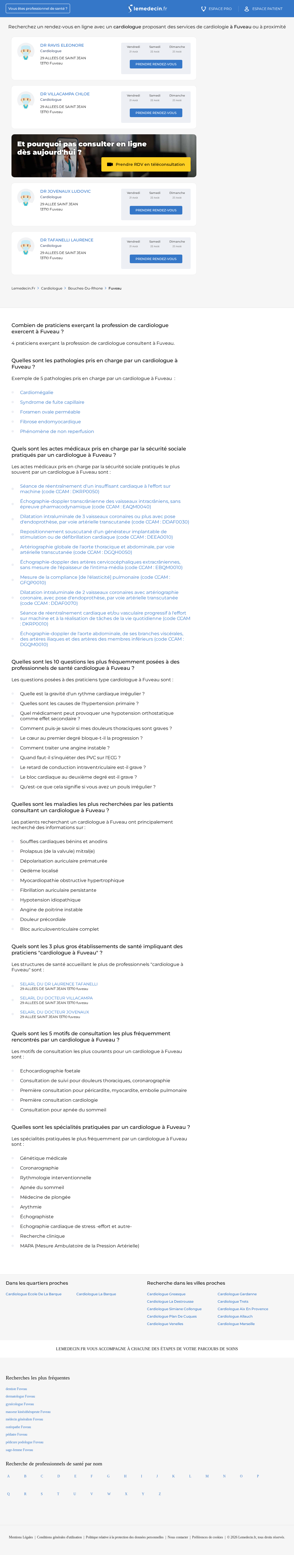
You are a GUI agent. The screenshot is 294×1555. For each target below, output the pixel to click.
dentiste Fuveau (16, 1389)
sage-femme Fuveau (19, 1450)
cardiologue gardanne (237, 1294)
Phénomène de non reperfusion (57, 431)
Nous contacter (178, 1537)
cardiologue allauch (235, 1316)
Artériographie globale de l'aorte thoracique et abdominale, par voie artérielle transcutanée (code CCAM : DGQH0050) (97, 549)
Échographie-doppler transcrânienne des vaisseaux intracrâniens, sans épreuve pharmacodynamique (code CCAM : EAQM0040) (100, 504)
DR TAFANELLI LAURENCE (66, 240)
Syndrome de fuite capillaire (52, 402)
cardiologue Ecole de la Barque (33, 1294)
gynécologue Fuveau (20, 1404)
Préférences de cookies (207, 1537)
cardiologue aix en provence (243, 1309)
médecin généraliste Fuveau (24, 1419)
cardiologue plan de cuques (172, 1316)
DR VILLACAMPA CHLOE (65, 94)
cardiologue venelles (165, 1324)
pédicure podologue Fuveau (24, 1442)
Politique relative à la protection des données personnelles (125, 1537)
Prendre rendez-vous (156, 64)
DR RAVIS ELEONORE (62, 45)
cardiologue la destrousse (170, 1301)
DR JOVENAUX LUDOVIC (65, 191)
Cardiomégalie (36, 392)
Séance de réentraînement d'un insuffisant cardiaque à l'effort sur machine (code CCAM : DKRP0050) (95, 488)
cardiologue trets (233, 1301)
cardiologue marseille (236, 1324)
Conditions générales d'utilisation (59, 1537)
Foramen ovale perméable (50, 412)
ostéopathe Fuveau (18, 1427)
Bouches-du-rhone (85, 288)
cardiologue (51, 288)
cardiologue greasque (166, 1294)
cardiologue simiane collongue (174, 1309)
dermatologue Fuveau (20, 1396)
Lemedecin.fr (23, 288)
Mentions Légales (21, 1537)
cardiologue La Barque (96, 1294)
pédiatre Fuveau (16, 1434)
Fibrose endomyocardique (50, 421)
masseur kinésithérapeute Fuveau (28, 1412)
